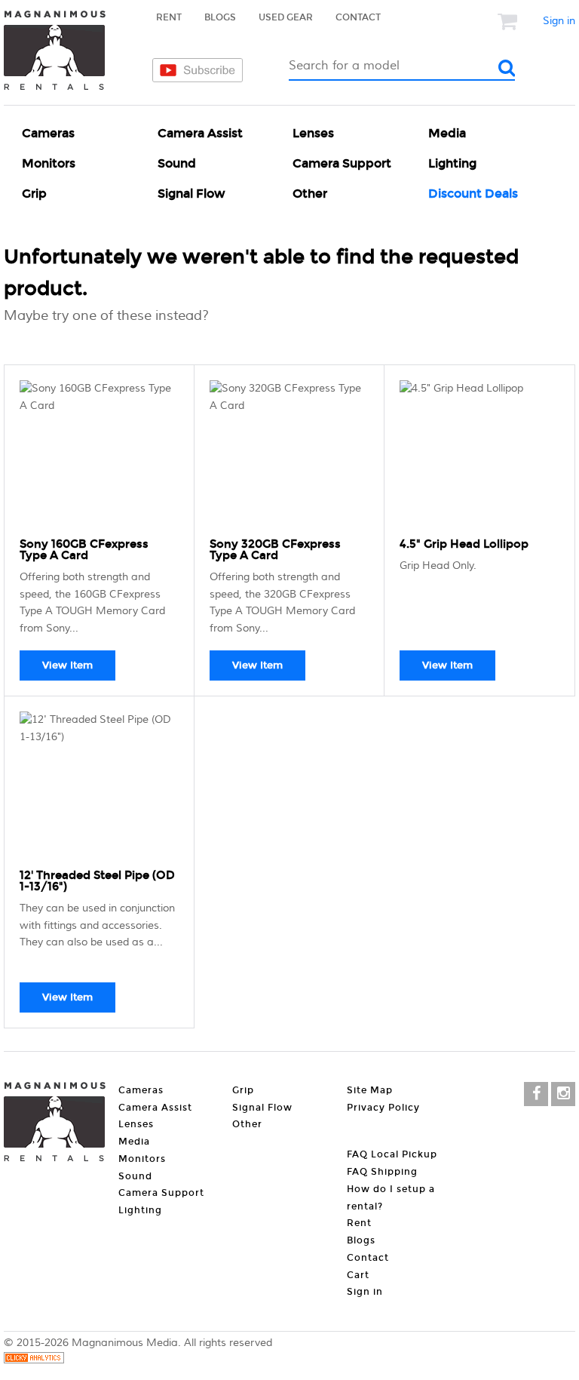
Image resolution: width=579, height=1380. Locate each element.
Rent (169, 17)
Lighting (452, 163)
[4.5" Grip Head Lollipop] (479, 455)
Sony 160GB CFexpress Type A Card (84, 549)
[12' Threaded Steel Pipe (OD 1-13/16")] (99, 787)
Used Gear (286, 17)
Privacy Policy (383, 1107)
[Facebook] (536, 1094)
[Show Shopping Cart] (509, 21)
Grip (34, 193)
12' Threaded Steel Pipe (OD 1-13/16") (97, 880)
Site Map (370, 1090)
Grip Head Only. (438, 566)
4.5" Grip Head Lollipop (464, 544)
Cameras (48, 133)
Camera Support (342, 163)
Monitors (48, 163)
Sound (177, 163)
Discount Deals (473, 193)
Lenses (313, 133)
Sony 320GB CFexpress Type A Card (275, 549)
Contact (358, 17)
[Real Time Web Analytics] (34, 1360)
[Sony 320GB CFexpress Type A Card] (289, 455)
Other (310, 193)
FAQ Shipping (382, 1171)
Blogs (220, 17)
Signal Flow (191, 193)
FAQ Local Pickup (392, 1154)
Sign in (559, 21)
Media (447, 133)
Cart (358, 1275)
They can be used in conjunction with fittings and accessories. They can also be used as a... (97, 926)
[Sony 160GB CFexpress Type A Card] (99, 455)
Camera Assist (200, 133)
